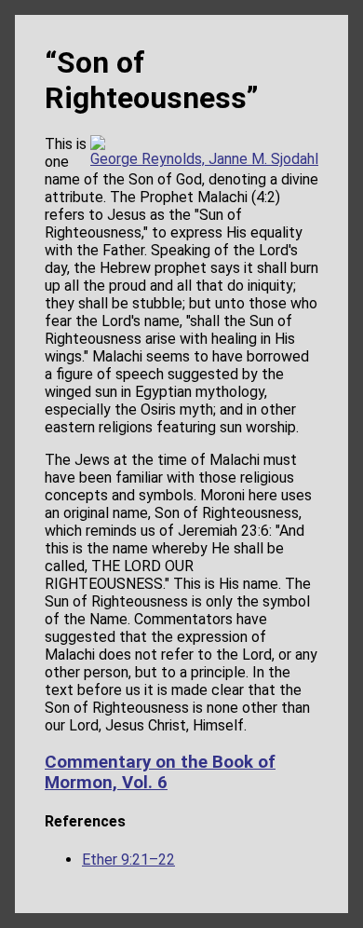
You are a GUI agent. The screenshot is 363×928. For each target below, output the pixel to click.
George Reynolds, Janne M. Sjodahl (204, 159)
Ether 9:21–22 (128, 859)
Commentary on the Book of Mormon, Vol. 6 (160, 772)
